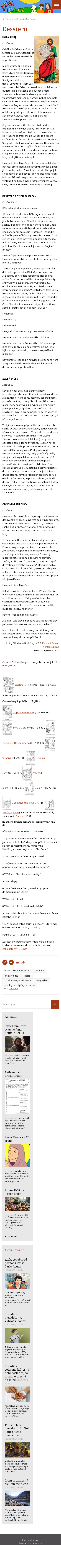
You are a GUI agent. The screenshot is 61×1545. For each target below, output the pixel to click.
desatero (39, 970)
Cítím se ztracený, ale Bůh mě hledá (16, 1482)
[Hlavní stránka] (3, 19)
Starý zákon (24, 19)
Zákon (38, 787)
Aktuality (11, 1016)
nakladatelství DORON (15, 948)
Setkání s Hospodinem (16, 742)
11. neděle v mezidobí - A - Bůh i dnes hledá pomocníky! (17, 1430)
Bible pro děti (12, 19)
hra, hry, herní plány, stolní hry (20, 985)
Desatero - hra (21, 685)
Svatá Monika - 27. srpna (17, 1139)
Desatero (34, 19)
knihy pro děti (11, 975)
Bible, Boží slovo (21, 970)
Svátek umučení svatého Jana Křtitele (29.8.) (15, 1029)
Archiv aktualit (11, 1236)
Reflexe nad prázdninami (13, 1074)
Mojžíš (27, 975)
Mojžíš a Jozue (11, 812)
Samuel (20, 816)
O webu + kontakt (30, 1540)
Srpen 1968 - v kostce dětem (14, 1192)
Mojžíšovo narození (23, 712)
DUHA (15, 662)
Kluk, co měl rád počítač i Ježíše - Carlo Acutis (16, 1263)
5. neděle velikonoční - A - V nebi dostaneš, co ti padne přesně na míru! (17, 1373)
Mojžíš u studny (22, 727)
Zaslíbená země (21, 802)
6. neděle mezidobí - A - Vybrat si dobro (15, 1317)
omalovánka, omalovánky (18, 980)
